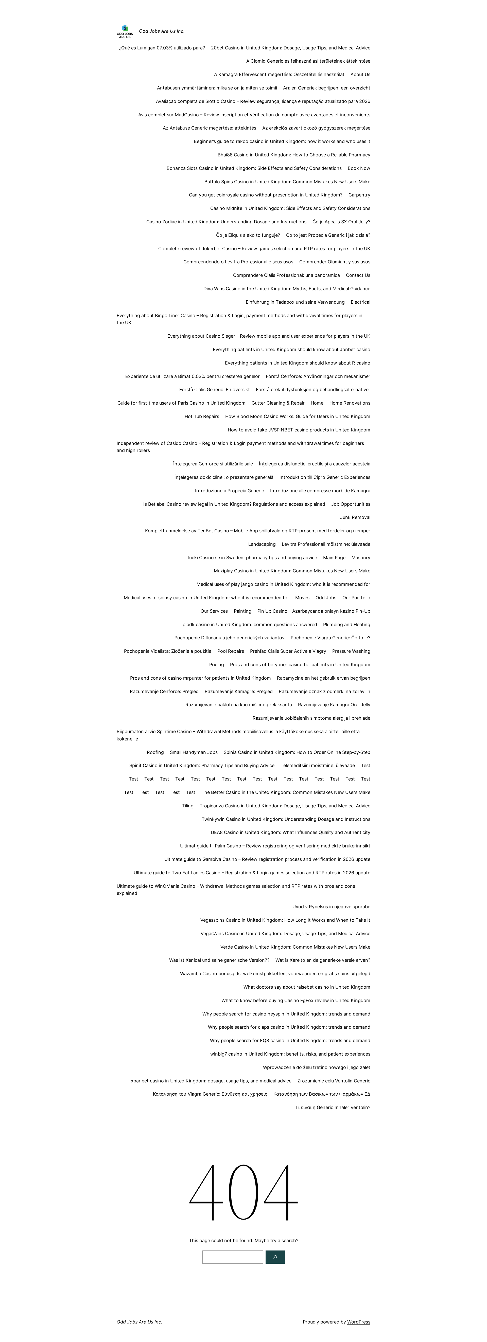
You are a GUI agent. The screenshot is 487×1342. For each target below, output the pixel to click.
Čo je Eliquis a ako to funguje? (248, 235)
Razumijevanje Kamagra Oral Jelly (334, 704)
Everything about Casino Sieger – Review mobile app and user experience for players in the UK (268, 336)
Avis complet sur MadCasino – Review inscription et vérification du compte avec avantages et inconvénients (254, 114)
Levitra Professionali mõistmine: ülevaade (326, 544)
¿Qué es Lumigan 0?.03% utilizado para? (162, 47)
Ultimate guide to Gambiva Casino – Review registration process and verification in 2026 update (267, 859)
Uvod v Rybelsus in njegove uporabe (331, 906)
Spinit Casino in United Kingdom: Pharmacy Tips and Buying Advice (201, 765)
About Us (360, 74)
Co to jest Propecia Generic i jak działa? (328, 235)
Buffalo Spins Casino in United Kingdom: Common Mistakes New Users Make (287, 181)
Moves (302, 597)
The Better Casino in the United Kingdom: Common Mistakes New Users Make (285, 792)
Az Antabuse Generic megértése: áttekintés (209, 128)
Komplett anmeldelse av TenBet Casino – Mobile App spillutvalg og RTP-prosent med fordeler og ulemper (257, 530)
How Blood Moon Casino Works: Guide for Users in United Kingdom (297, 416)
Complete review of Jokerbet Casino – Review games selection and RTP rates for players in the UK (264, 248)
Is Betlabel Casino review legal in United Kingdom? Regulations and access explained (234, 504)
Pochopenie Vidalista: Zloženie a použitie (167, 651)
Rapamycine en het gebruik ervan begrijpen (323, 678)
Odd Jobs (326, 597)
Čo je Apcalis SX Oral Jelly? (341, 221)
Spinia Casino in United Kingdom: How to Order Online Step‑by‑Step (297, 752)
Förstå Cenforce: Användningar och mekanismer (318, 376)
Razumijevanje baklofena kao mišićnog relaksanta (238, 704)
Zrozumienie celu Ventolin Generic (334, 1080)
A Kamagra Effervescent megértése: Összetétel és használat (279, 74)
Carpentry (359, 194)
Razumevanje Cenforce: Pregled (164, 691)
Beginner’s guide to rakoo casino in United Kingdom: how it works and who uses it (282, 141)
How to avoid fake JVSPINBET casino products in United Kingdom (299, 429)
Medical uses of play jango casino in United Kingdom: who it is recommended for (283, 584)
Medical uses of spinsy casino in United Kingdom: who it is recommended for (206, 597)
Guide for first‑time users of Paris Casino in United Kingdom (181, 403)
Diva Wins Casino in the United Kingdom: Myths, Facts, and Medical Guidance (286, 288)
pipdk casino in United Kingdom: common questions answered (250, 624)
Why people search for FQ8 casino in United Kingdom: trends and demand (290, 1040)
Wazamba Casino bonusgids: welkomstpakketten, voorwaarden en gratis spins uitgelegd (275, 973)
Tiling (188, 805)
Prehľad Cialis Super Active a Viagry (288, 651)
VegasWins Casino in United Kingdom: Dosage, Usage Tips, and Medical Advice (285, 933)
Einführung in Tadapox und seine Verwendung (295, 302)
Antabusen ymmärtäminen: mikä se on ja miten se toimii (217, 87)
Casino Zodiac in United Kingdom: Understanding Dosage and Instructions (226, 221)
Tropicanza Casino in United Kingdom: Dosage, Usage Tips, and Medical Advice (285, 805)
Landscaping (262, 544)
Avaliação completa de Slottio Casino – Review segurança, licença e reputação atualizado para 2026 (263, 101)
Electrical (360, 302)
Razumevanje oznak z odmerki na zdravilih (324, 691)
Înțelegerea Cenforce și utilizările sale (213, 463)
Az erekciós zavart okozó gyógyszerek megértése (316, 128)
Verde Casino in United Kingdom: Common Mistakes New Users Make (295, 947)
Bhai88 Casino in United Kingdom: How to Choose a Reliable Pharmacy (294, 154)
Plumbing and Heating (346, 624)
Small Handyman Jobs (194, 752)
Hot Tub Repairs (202, 416)
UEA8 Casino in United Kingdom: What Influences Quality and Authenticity (290, 832)
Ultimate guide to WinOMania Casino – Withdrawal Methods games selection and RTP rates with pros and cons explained (236, 889)
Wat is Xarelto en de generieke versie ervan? (322, 960)
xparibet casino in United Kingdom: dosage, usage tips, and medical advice (211, 1080)
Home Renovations (349, 403)
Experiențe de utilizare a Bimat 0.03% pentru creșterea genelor (192, 376)
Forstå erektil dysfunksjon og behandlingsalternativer (313, 389)
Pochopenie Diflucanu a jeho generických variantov (230, 637)
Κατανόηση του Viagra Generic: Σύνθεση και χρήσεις (210, 1094)
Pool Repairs (230, 651)
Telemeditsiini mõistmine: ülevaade (318, 765)
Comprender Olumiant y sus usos (334, 261)
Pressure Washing (351, 651)
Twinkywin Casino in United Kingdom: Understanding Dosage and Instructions (286, 819)
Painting (242, 611)
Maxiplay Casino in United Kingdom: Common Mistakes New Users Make (292, 570)
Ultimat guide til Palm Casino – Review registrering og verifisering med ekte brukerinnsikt (275, 845)
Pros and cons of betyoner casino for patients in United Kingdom (300, 664)
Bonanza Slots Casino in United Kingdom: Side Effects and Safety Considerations (254, 168)
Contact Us (358, 275)
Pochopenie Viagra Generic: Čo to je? (330, 637)
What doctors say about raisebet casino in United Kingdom (307, 987)
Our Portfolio (356, 597)
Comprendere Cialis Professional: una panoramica (286, 275)
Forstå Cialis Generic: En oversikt (214, 389)
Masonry (361, 557)
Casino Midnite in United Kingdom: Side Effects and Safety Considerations (290, 208)
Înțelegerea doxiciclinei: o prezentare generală (224, 477)
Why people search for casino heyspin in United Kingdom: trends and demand (286, 1014)
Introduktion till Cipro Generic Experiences (325, 477)
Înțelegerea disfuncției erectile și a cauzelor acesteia (314, 463)
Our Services (214, 611)
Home (317, 403)
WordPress (358, 1322)
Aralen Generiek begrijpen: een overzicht (326, 87)
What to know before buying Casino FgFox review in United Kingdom (295, 1000)
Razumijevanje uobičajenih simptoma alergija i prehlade (311, 718)
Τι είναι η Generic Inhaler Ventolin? (332, 1107)
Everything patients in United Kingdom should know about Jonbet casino (291, 349)
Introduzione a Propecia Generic (229, 490)
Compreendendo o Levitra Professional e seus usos (238, 261)
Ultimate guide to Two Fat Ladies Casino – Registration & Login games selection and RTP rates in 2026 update (252, 872)
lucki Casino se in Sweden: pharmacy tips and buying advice (252, 557)
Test (365, 765)
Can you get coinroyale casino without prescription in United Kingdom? (265, 194)
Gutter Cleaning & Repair (278, 403)
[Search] (275, 1257)
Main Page (334, 557)
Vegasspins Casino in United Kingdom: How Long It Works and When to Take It (285, 920)
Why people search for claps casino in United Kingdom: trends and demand (289, 1027)
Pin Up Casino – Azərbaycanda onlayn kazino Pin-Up (313, 611)
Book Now (359, 168)
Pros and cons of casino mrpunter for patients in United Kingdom (200, 678)
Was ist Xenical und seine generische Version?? (219, 960)
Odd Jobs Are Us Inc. (162, 31)
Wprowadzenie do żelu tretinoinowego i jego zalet (316, 1067)
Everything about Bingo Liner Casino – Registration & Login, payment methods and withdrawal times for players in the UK (239, 319)
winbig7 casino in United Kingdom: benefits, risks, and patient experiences (290, 1054)
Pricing (216, 664)
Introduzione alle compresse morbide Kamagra (320, 490)
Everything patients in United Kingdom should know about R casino (297, 363)
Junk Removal (355, 517)
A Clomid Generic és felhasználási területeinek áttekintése (308, 61)
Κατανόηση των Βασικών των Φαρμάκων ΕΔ (321, 1094)
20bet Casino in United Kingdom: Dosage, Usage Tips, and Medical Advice (290, 47)
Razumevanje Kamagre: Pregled (239, 691)
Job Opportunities (350, 504)
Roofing (155, 752)
